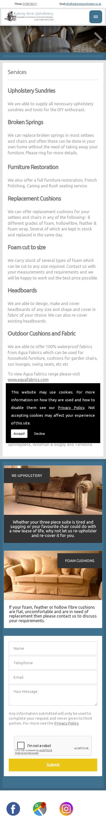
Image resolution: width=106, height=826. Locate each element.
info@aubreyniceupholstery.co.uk (83, 3)
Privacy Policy (71, 407)
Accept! (19, 433)
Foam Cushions (79, 561)
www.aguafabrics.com (28, 379)
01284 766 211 (29, 3)
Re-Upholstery (27, 476)
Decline (39, 433)
